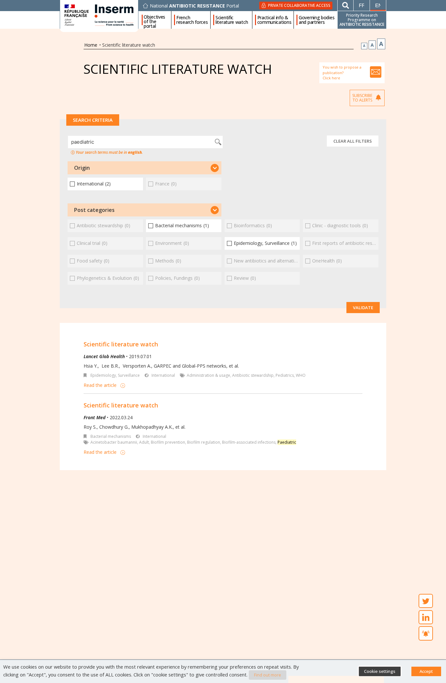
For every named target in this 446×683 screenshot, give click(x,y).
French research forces (192, 20)
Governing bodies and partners (316, 20)
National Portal (194, 5)
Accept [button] (426, 671)
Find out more (267, 675)
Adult (144, 442)
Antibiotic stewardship (253, 375)
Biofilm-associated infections (249, 442)
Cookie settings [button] (379, 671)
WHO (301, 375)
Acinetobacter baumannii (113, 442)
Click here (331, 77)
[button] (144, 167)
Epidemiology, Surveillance (115, 375)
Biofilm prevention (168, 442)
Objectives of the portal (154, 20)
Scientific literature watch (231, 20)
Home (90, 45)
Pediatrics (285, 375)
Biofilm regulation (203, 442)
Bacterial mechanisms (110, 436)
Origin (82, 167)
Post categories (94, 210)
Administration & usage (208, 375)
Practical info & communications (274, 20)
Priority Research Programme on (362, 19)
